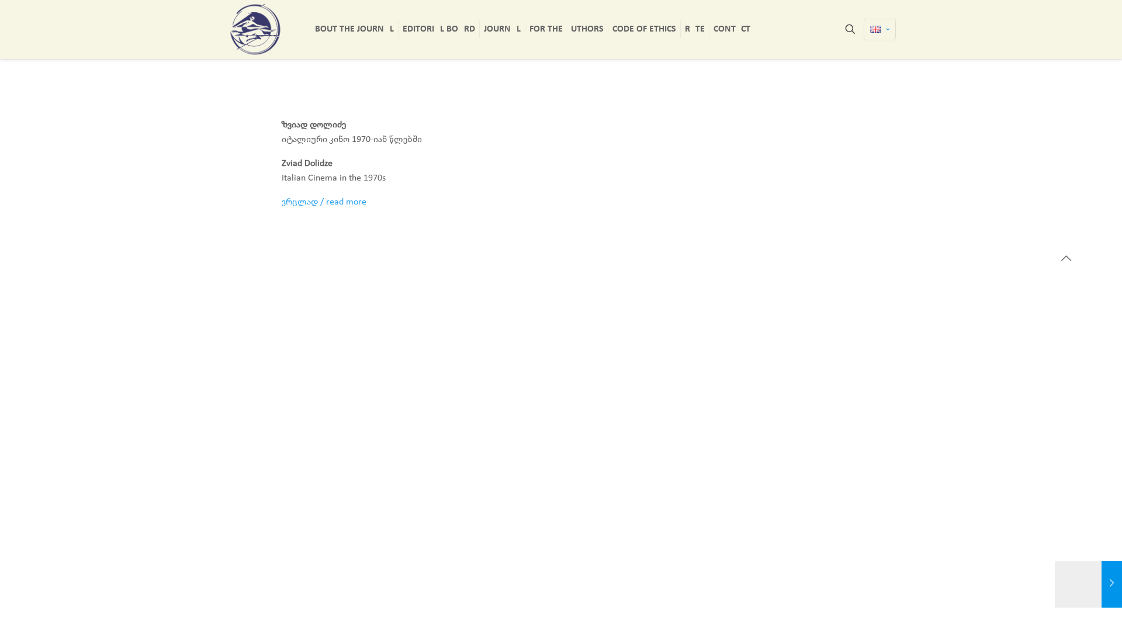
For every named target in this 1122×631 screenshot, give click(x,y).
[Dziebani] (255, 29)
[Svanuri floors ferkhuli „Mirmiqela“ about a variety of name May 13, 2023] (1088, 584)
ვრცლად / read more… (327, 202)
